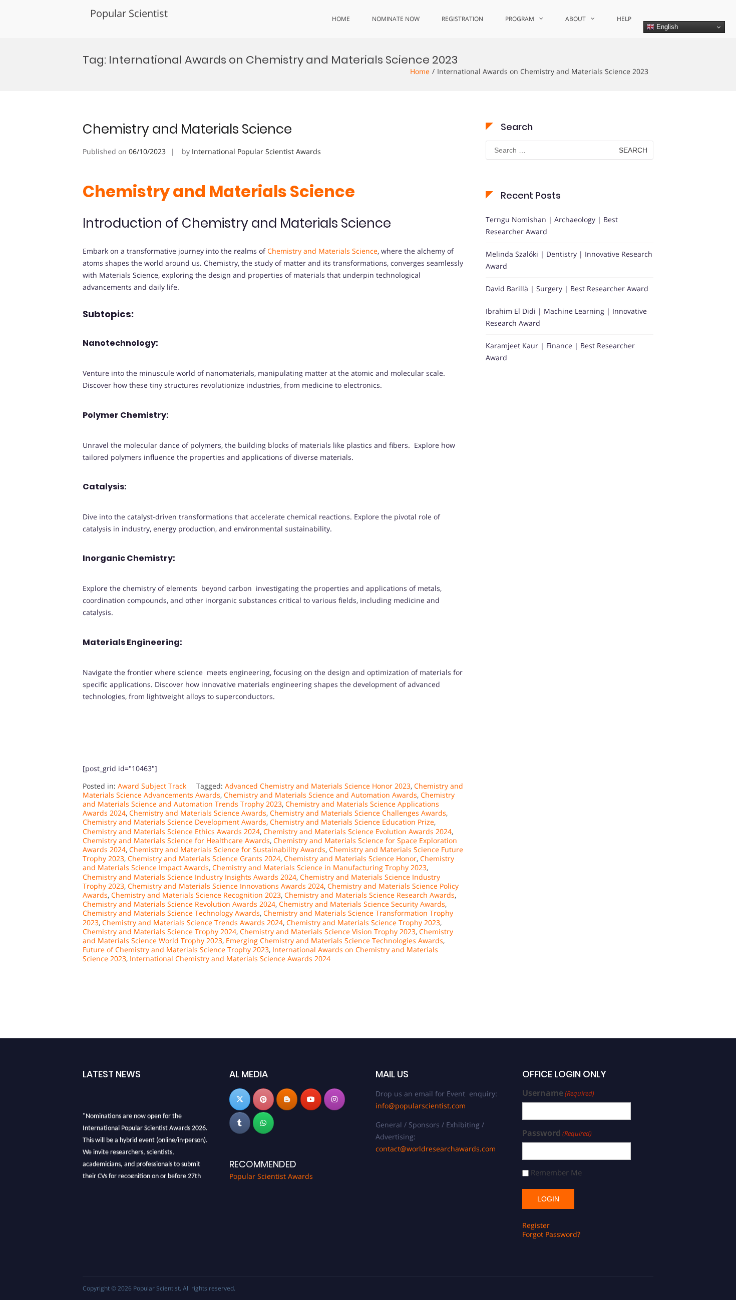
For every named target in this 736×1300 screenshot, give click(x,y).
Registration (462, 19)
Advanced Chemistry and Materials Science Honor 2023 (318, 786)
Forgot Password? (551, 1234)
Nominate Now (396, 19)
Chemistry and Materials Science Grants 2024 (204, 858)
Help (624, 19)
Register (536, 1225)
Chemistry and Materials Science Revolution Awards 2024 (179, 904)
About (575, 19)
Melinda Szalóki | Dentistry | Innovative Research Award (569, 260)
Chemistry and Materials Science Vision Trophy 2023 (328, 931)
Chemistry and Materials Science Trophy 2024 (159, 931)
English (666, 27)
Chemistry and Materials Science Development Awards (174, 822)
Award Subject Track (152, 786)
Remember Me (556, 1172)
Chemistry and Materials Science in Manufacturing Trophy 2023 (319, 867)
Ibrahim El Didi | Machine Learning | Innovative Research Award (566, 317)
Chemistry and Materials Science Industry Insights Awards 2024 (189, 877)
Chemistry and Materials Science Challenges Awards (358, 813)
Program (519, 19)
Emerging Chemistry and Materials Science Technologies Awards (334, 940)
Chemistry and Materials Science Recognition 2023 (196, 895)
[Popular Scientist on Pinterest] (263, 1099)
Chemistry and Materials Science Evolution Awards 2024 (357, 831)
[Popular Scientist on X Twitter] (239, 1099)
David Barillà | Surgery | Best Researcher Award (567, 288)
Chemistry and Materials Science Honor (350, 858)
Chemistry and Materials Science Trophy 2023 (363, 922)
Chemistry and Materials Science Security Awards (362, 904)
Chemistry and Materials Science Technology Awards (171, 913)
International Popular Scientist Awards (256, 151)
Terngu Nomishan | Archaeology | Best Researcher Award (552, 225)
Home (341, 19)
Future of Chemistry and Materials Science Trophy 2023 (176, 949)
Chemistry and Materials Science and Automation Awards (320, 795)
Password (557, 1133)
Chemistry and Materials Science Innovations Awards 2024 (226, 886)
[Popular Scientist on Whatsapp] (263, 1123)
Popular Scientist (129, 13)
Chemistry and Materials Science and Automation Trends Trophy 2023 (269, 799)
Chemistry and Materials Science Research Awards (369, 895)
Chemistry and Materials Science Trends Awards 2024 (192, 922)
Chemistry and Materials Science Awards (197, 813)
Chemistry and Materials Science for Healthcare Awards (176, 840)
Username (558, 1093)
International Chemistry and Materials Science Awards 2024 (230, 958)
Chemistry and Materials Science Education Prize (352, 822)
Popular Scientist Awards (271, 1176)
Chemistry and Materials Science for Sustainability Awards (227, 849)
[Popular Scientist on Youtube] (310, 1099)
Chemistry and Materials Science (187, 129)
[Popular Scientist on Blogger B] (286, 1099)
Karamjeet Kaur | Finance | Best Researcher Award (560, 351)
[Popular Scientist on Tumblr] (239, 1123)
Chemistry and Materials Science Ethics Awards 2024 (171, 831)
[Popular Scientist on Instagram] (334, 1099)
